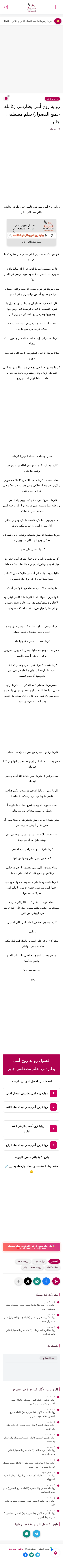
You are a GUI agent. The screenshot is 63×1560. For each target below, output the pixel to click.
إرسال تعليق (48, 1358)
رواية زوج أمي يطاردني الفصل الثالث (26, 1128)
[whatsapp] (26, 1534)
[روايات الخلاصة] (31, 7)
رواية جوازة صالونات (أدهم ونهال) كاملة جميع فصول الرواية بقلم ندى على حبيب (29, 1465)
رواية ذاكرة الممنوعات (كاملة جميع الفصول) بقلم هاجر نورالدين (30, 1332)
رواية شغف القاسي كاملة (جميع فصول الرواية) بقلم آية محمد (29, 1439)
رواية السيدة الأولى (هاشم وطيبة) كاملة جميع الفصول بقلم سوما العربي (32, 1414)
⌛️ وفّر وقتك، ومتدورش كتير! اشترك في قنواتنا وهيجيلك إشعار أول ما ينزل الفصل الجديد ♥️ (31, 1247)
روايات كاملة (52, 1267)
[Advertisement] (31, 59)
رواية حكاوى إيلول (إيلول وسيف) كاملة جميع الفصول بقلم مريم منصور (33, 1401)
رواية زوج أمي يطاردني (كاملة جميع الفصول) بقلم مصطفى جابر (30, 1307)
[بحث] (5, 7)
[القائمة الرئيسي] (57, 7)
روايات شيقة (23, 1261)
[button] (46, 1281)
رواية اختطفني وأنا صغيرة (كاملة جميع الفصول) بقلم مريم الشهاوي (29, 1490)
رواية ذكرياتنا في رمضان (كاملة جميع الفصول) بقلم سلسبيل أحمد (29, 1319)
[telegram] (36, 1534)
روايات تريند (52, 99)
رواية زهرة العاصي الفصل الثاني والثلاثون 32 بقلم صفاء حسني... (27, 21)
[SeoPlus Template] (52, 1549)
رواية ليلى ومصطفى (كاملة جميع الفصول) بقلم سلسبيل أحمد (31, 1452)
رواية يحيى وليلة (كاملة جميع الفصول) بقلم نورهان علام (30, 1502)
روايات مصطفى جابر (32, 1267)
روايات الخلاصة (16, 1549)
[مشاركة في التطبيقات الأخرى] (18, 1281)
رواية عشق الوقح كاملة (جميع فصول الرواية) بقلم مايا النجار (30, 1427)
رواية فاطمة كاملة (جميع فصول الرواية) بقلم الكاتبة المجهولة (29, 1477)
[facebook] (25, 1554)
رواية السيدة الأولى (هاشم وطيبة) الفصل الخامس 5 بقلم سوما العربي (29, 1515)
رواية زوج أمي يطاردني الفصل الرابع (27, 1145)
